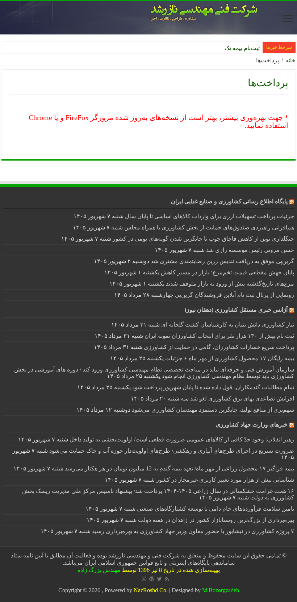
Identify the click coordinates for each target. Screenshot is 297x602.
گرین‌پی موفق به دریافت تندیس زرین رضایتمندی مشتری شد (222, 261)
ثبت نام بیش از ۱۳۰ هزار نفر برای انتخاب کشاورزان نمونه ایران (219, 336)
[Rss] (167, 578)
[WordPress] (151, 578)
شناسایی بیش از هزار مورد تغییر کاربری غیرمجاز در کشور (225, 480)
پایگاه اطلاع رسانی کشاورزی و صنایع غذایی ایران (229, 201)
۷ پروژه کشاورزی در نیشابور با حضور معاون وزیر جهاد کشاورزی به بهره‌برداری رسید (193, 531)
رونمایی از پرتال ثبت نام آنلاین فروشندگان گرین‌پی (234, 295)
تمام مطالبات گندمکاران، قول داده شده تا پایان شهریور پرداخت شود (213, 387)
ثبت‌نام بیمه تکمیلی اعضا (230, 48)
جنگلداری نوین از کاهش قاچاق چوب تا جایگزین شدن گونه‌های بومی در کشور (203, 239)
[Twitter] (159, 578)
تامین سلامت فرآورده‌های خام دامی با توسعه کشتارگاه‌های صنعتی (215, 509)
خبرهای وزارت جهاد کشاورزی (252, 425)
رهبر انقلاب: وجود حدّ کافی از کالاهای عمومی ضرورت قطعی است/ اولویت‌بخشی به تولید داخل (182, 439)
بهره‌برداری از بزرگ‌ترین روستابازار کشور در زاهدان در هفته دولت (216, 520)
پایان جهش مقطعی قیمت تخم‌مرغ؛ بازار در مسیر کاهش (227, 272)
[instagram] (144, 578)
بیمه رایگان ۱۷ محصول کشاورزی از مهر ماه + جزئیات (229, 358)
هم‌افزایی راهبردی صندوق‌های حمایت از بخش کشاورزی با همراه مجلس (209, 227)
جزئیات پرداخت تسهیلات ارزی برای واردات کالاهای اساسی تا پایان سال (209, 216)
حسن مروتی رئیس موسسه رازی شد (250, 250)
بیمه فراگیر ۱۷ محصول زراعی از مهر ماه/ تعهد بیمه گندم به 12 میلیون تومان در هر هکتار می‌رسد (179, 468)
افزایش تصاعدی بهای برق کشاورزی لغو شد (242, 398)
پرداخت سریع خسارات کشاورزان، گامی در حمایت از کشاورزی (219, 347)
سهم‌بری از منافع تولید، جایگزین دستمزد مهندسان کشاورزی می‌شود (213, 410)
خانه (290, 60)
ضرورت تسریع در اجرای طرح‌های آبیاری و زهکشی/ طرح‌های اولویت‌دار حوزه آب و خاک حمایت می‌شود (171, 451)
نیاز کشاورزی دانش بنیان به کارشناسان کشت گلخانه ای (227, 324)
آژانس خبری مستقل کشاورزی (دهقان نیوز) (236, 310)
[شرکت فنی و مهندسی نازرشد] (148, 17)
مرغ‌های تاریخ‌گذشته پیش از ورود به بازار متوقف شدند (230, 284)
